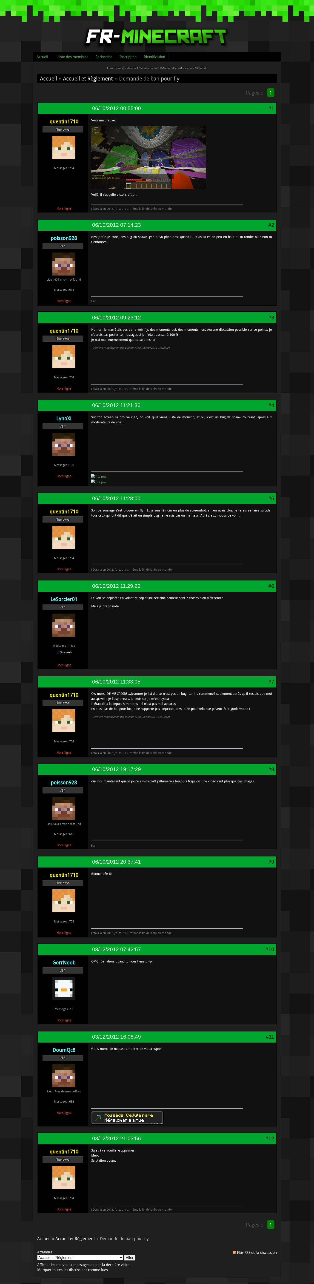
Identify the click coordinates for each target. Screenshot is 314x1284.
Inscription (128, 56)
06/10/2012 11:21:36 (116, 405)
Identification (154, 56)
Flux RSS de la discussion (257, 1252)
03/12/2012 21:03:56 (116, 1138)
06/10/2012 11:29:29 (116, 586)
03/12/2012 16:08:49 (116, 1037)
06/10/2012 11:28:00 (116, 498)
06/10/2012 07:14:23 (116, 225)
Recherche (103, 56)
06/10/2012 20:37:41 (116, 862)
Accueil (42, 56)
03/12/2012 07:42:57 (116, 949)
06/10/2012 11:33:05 (116, 682)
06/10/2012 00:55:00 (116, 108)
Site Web (66, 652)
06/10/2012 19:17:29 (116, 769)
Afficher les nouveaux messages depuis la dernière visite (83, 1264)
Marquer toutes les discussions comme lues (72, 1269)
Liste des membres (72, 56)
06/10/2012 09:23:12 (116, 318)
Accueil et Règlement (88, 78)
